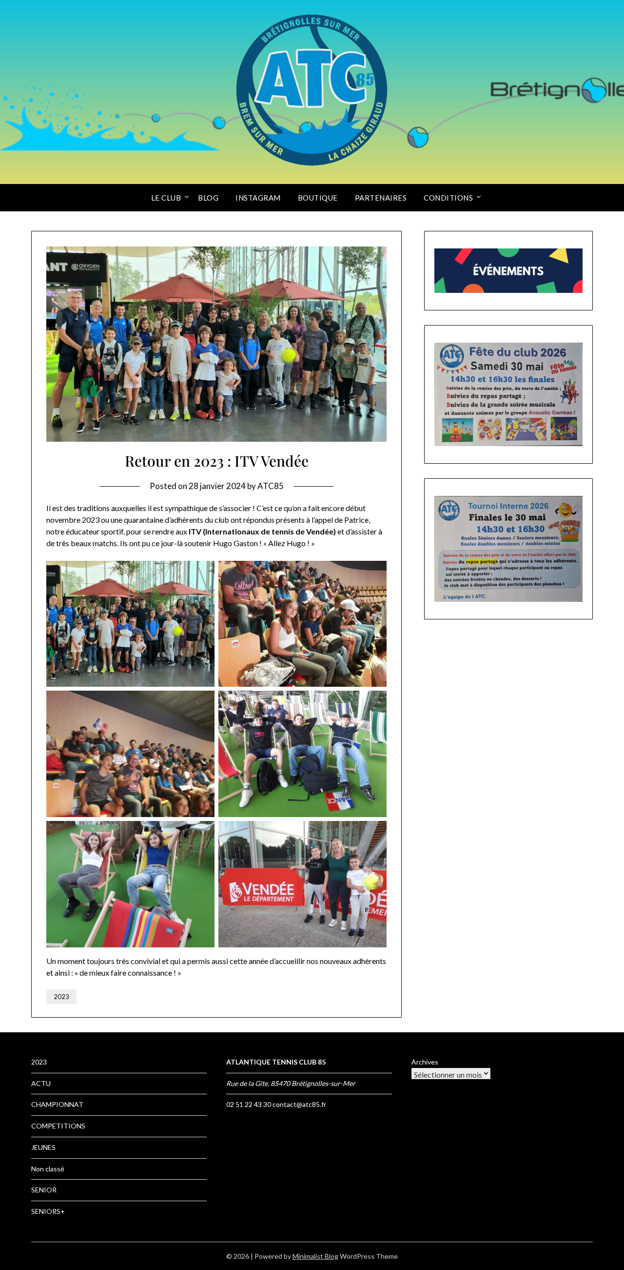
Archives (424, 1062)
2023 (61, 997)
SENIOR (44, 1190)
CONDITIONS (448, 197)
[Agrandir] (570, 355)
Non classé (47, 1169)
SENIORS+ (48, 1211)
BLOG (208, 197)
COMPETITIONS (58, 1126)
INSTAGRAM (258, 197)
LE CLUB (166, 197)
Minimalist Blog (315, 1256)
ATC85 (270, 486)
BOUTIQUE (318, 197)
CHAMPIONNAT (57, 1104)
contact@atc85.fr (299, 1104)
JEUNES (43, 1147)
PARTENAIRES (381, 197)
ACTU (41, 1083)
